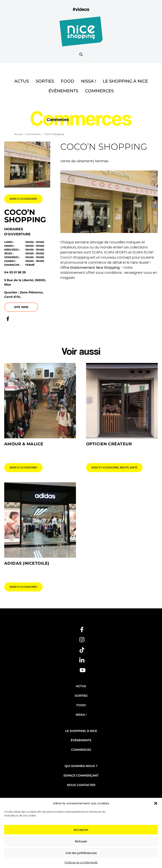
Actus (21, 81)
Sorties (45, 81)
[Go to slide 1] (109, 226)
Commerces (99, 90)
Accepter (81, 829)
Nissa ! (88, 81)
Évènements (63, 90)
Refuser (81, 841)
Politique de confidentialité (81, 862)
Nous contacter (81, 785)
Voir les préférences (81, 853)
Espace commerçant (81, 775)
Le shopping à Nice (125, 81)
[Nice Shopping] (81, 33)
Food (67, 81)
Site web (21, 307)
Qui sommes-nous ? (81, 766)
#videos (81, 9)
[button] (156, 803)
